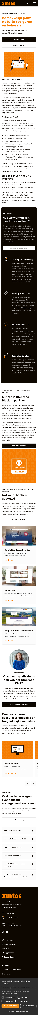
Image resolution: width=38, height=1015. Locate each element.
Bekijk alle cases (19, 519)
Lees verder (13, 993)
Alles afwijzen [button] (28, 1006)
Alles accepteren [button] (10, 1006)
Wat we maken (19, 45)
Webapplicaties (8, 953)
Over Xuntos (6, 974)
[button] (28, 3)
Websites (5, 948)
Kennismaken (19, 39)
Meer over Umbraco (19, 446)
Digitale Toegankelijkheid (11, 970)
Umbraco (8, 185)
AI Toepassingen (8, 957)
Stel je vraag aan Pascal (19, 704)
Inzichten (5, 965)
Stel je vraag (19, 820)
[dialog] (19, 996)
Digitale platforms (9, 944)
